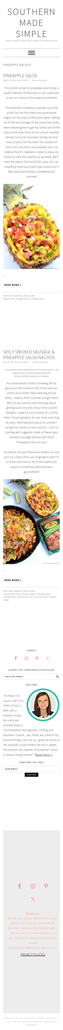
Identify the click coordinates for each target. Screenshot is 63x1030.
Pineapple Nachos (22, 299)
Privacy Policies (32, 954)
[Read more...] (43, 755)
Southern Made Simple (31, 22)
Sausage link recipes (25, 597)
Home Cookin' (29, 296)
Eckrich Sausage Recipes (25, 594)
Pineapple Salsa (20, 76)
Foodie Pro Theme (33, 1018)
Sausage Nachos (42, 597)
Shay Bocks (52, 1018)
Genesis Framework (32, 1021)
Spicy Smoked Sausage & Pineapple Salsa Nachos (29, 355)
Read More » (13, 284)
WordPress (31, 1025)
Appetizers (18, 296)
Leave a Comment (39, 80)
